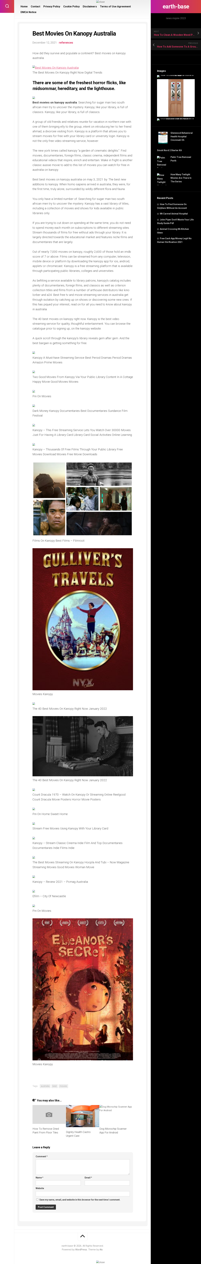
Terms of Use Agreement (115, 6)
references (66, 42)
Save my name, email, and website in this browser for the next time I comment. (79, 1199)
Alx (101, 1249)
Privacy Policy (51, 6)
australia (45, 1086)
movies (63, 1086)
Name (39, 1177)
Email (88, 1177)
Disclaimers (90, 6)
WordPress (81, 1249)
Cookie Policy (71, 6)
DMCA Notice (28, 12)
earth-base (176, 6)
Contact (35, 6)
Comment (42, 1156)
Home (24, 6)
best (54, 1086)
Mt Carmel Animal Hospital (174, 213)
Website (40, 1188)
